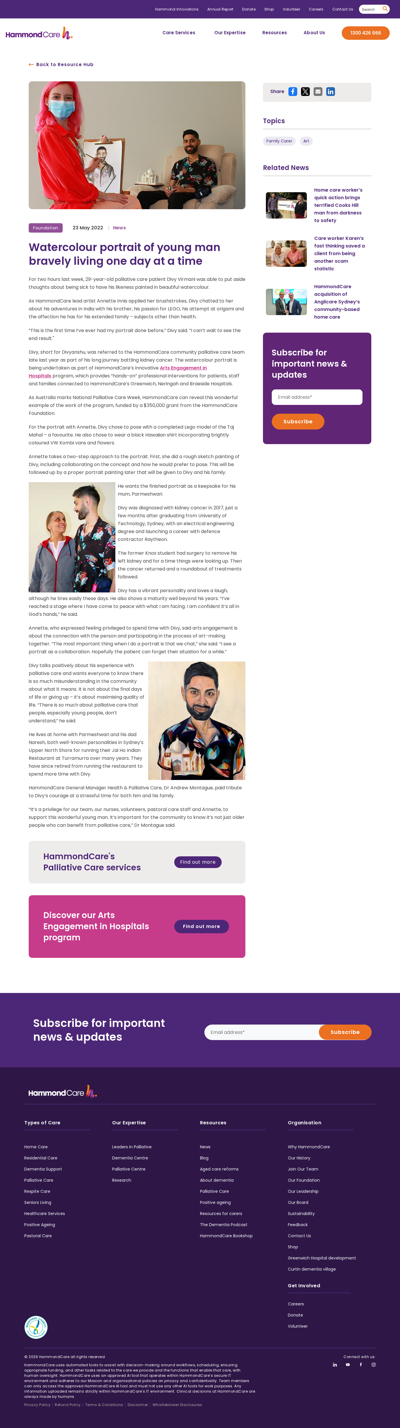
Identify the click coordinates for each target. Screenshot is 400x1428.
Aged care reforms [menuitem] (219, 1169)
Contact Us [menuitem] (342, 9)
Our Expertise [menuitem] (230, 33)
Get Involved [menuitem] (304, 1285)
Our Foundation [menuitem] (304, 1180)
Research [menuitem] (121, 1180)
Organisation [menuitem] (304, 1122)
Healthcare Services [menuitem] (44, 1213)
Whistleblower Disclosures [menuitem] (177, 1404)
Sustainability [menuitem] (301, 1213)
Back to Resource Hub (65, 64)
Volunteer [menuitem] (291, 9)
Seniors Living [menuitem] (37, 1202)
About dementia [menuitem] (217, 1180)
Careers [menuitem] (316, 9)
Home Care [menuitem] (36, 1147)
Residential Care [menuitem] (40, 1158)
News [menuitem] (205, 1147)
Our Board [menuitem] (298, 1202)
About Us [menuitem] (314, 33)
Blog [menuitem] (204, 1158)
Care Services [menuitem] (179, 33)
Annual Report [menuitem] (220, 9)
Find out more (198, 862)
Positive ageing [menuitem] (215, 1202)
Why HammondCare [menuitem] (309, 1147)
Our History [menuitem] (299, 1158)
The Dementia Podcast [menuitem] (223, 1225)
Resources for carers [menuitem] (221, 1213)
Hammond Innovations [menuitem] (177, 9)
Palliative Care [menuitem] (38, 1180)
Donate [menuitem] (248, 9)
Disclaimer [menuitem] (138, 1404)
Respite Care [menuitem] (37, 1191)
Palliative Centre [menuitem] (129, 1169)
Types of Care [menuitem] (42, 1122)
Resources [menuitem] (274, 33)
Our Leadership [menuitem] (303, 1191)
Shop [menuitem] (269, 9)
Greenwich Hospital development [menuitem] (322, 1258)
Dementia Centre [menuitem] (130, 1158)
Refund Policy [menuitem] (68, 1404)
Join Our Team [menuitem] (303, 1169)
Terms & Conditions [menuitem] (104, 1404)
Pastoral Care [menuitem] (38, 1236)
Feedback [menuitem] (298, 1225)
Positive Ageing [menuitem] (39, 1225)
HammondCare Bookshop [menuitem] (226, 1236)
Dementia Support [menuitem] (43, 1169)
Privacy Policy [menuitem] (37, 1404)
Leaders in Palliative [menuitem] (132, 1147)
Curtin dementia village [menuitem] (312, 1269)
